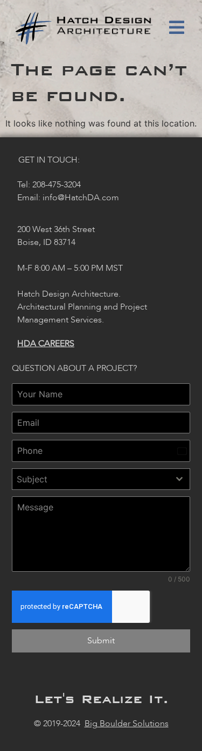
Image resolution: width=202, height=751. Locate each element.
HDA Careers (45, 343)
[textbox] (90, 479)
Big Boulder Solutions (127, 723)
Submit (101, 641)
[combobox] (101, 479)
